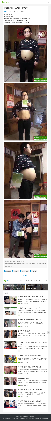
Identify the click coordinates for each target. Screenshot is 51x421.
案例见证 (22, 11)
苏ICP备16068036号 (24, 418)
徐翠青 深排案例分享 (24, 331)
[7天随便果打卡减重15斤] (10, 381)
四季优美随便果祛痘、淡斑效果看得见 (29, 367)
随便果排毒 (16, 271)
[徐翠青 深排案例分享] (10, 334)
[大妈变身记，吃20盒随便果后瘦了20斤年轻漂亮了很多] (10, 345)
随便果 (5, 11)
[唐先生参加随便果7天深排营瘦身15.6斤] (10, 359)
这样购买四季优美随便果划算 (22, 416)
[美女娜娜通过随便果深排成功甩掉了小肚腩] (10, 300)
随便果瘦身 (33, 271)
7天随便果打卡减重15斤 (25, 378)
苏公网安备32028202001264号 (41, 418)
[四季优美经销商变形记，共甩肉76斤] (10, 311)
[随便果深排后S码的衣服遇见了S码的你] (10, 323)
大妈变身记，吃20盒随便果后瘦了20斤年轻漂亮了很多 (32, 343)
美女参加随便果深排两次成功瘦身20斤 (29, 401)
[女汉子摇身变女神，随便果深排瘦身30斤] (10, 393)
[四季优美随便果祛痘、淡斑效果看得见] (10, 370)
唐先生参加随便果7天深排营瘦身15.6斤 (29, 355)
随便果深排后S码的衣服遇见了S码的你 (29, 319)
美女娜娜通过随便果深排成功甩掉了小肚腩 (30, 297)
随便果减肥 (8, 271)
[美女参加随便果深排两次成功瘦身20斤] (10, 404)
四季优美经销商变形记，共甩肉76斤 (29, 308)
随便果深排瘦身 (25, 271)
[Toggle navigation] (48, 2)
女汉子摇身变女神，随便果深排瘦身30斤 (30, 390)
